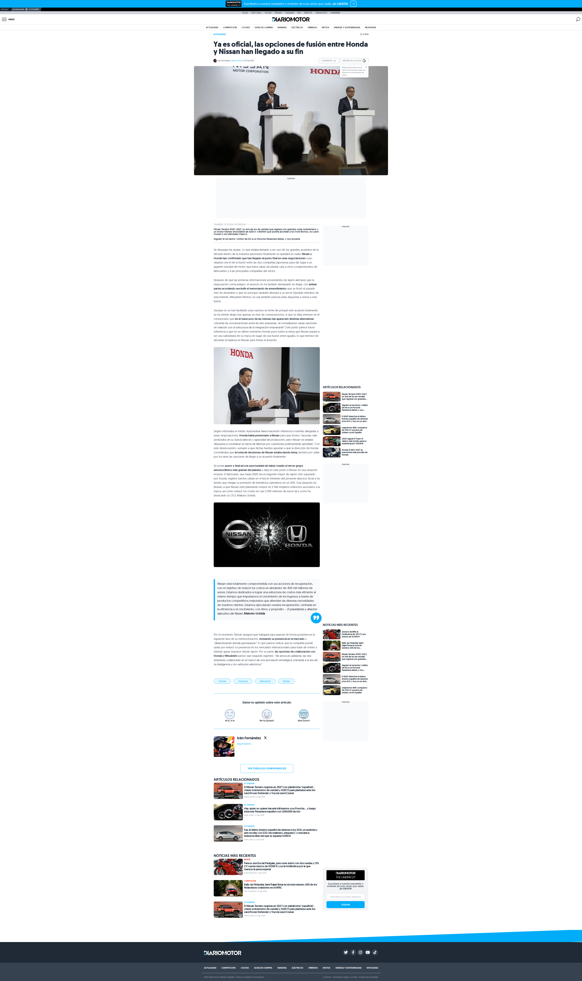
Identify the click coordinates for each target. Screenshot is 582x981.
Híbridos (312, 27)
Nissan (286, 681)
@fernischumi (237, 60)
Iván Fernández (224, 60)
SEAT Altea (256, 12)
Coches (246, 27)
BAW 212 (308, 12)
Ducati (245, 12)
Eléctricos (297, 27)
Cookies (353, 977)
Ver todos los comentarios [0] (267, 768)
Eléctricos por (18, 9)
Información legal (341, 977)
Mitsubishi (265, 681)
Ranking (282, 27)
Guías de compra (264, 27)
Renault (278, 12)
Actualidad (212, 27)
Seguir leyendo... (245, 743)
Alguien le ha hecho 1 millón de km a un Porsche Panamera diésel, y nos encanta (257, 239)
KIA (299, 12)
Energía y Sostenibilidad (347, 27)
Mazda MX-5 (321, 12)
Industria (243, 681)
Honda (268, 12)
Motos (325, 27)
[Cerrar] (366, 67)
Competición (230, 27)
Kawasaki (290, 12)
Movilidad (370, 27)
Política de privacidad (368, 977)
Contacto (327, 977)
